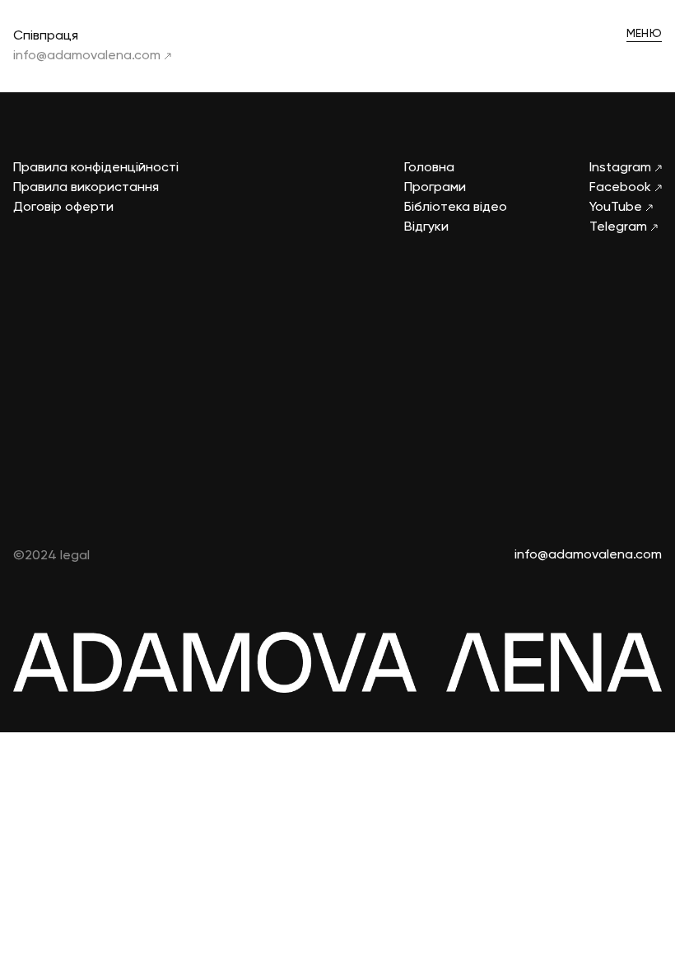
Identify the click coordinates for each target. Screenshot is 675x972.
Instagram (621, 168)
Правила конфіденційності (96, 168)
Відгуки (426, 227)
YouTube (617, 207)
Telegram (619, 227)
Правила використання (86, 187)
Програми (435, 187)
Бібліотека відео (455, 207)
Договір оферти (63, 207)
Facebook (621, 187)
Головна (429, 168)
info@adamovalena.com (88, 56)
